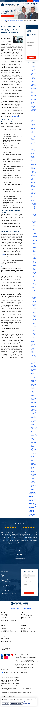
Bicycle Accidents (32, 493)
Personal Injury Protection (34, 239)
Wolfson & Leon (12, 696)
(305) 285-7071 (8, 641)
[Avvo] (2, 657)
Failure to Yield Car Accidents (33, 156)
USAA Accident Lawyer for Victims (34, 337)
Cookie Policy (16, 672)
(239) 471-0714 (27, 630)
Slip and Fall (31, 503)
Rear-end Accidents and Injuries (33, 142)
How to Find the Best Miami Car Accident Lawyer (33, 349)
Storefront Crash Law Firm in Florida (34, 355)
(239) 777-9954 (8, 630)
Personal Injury (23, 1)
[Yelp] (5, 657)
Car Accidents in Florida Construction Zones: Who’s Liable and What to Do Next (33, 177)
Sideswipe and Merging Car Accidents (33, 160)
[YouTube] (12, 655)
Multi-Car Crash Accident (32, 391)
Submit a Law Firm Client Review (20, 558)
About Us (8, 1)
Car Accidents (12, 20)
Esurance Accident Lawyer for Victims (34, 266)
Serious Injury (31, 507)
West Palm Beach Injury (10, 683)
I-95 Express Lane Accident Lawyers (33, 188)
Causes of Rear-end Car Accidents (33, 138)
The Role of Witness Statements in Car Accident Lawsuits (33, 473)
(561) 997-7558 (7, 649)
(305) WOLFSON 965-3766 (10, 620)
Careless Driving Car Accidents (33, 377)
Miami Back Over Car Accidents (33, 387)
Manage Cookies (23, 672)
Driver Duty (33, 107)
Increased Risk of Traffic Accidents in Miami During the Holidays (33, 420)
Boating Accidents (32, 499)
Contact (3, 254)
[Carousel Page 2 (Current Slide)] (19, 550)
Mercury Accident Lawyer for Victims (34, 305)
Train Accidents (32, 495)
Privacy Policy (18, 608)
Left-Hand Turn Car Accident (33, 395)
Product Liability (32, 506)
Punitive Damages (32, 514)
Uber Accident (33, 197)
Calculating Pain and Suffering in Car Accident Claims (33, 457)
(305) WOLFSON (34, 4)
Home (3, 1)
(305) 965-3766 (34, 6)
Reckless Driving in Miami (33, 362)
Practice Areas (31, 62)
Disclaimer (13, 608)
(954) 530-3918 (27, 617)
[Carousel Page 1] (17, 550)
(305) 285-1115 (15, 116)
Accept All (6, 703)
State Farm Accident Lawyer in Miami (34, 228)
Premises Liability (32, 504)
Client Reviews (19, 524)
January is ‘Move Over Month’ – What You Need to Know (34, 427)
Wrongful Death (32, 515)
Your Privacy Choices (8, 672)
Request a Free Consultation (8, 15)
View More (19, 554)
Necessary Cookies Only (16, 703)
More (37, 1)
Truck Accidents (32, 492)
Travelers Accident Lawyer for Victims (34, 330)
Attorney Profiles (15, 1)
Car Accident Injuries (19, 20)
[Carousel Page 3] (22, 550)
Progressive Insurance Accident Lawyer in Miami (34, 215)
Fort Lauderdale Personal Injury (11, 679)
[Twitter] (5, 655)
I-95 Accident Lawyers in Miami (33, 184)
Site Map (24, 608)
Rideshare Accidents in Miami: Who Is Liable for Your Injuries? (33, 193)
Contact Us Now (31, 27)
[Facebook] (2, 655)
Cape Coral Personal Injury (10, 680)
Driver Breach (33, 109)
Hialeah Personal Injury (9, 681)
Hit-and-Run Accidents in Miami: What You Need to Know (33, 442)
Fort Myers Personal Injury (10, 677)
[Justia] (9, 655)
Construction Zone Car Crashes (33, 170)
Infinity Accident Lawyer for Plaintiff (34, 282)
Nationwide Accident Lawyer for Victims (34, 312)
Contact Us (30, 1)
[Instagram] (7, 657)
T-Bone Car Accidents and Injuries (33, 152)
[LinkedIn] (7, 655)
